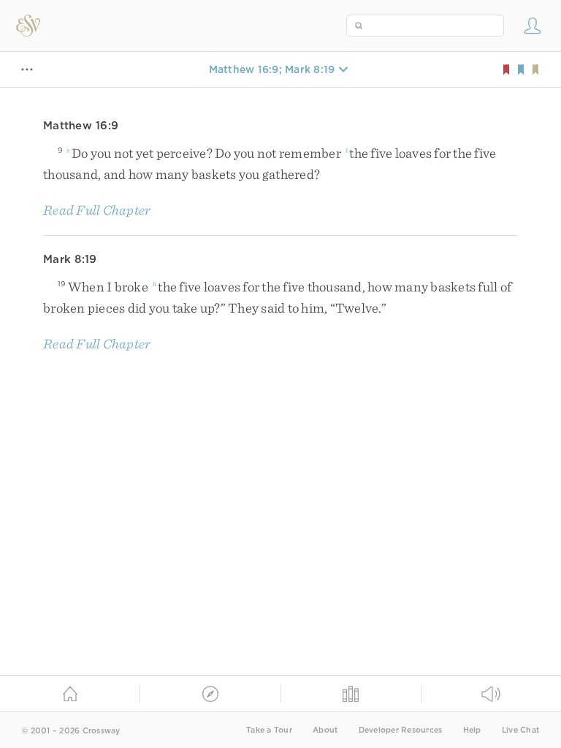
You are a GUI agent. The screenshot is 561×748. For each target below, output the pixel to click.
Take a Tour (269, 730)
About (325, 730)
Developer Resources (401, 730)
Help (472, 730)
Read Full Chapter (96, 210)
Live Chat (520, 730)
